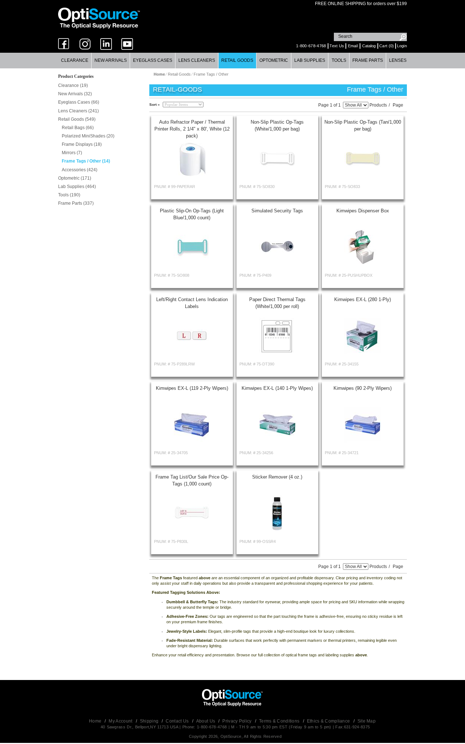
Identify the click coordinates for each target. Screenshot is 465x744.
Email (353, 46)
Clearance (74, 60)
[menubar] (232, 60)
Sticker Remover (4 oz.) (277, 477)
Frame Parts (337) (76, 203)
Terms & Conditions (280, 721)
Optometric (273, 60)
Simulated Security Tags (277, 210)
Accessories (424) (79, 169)
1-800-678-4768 (311, 46)
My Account (121, 721)
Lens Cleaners (196, 60)
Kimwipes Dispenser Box (362, 210)
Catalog (369, 46)
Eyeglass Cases (152, 60)
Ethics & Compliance (329, 721)
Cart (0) (386, 46)
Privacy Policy (237, 721)
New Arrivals (110, 60)
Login (402, 46)
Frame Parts (367, 60)
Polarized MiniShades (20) (88, 136)
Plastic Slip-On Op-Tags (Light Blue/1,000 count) (192, 214)
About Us (206, 721)
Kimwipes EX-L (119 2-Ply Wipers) (192, 388)
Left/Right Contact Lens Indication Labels (192, 303)
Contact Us (178, 721)
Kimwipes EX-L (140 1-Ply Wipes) (277, 388)
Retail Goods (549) (77, 119)
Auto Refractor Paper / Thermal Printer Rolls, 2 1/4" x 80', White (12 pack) (192, 129)
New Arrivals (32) (75, 93)
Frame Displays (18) (82, 144)
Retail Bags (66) (78, 127)
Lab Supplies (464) (77, 186)
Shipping (150, 721)
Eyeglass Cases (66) (78, 102)
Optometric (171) (74, 178)
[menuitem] (75, 60)
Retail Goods (237, 60)
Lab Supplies (309, 60)
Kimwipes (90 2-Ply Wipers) (362, 388)
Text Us (336, 46)
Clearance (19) (73, 85)
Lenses (398, 60)
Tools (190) (69, 194)
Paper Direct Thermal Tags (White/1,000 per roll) (277, 303)
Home (96, 721)
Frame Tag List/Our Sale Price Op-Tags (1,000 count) (192, 480)
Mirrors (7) (72, 152)
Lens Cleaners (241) (78, 110)
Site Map (366, 721)
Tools (339, 60)
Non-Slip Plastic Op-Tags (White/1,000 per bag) (277, 125)
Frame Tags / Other (211, 74)
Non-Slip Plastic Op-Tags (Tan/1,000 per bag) (362, 125)
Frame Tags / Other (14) (86, 161)
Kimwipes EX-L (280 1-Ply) (362, 299)
